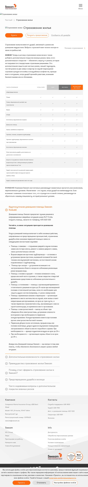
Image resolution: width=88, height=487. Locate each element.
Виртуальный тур (11, 414)
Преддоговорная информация (59, 446)
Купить (14, 35)
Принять (21, 483)
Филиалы (51, 418)
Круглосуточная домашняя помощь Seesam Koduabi (30, 208)
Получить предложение (37, 35)
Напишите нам (10, 442)
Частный (8, 20)
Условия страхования (74, 48)
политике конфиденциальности (62, 478)
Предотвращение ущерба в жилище (27, 379)
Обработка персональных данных (60, 435)
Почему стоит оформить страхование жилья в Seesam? (31, 371)
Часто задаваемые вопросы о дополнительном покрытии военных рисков (32, 387)
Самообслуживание (12, 446)
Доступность (52, 432)
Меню (80, 9)
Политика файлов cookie (57, 439)
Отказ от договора (55, 449)
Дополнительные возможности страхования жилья (34, 357)
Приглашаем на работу (14, 439)
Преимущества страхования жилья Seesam (30, 363)
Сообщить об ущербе (60, 35)
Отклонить (41, 483)
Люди (7, 435)
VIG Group (9, 432)
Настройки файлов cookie (65, 483)
